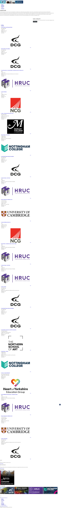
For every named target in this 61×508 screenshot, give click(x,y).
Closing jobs (2, 25)
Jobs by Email (2, 500)
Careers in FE (2, 8)
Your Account (2, 6)
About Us (2, 501)
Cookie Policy (2, 504)
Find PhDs (2, 499)
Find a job (2, 4)
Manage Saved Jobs (2, 468)
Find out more (35, 21)
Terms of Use (2, 503)
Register (2, 463)
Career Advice (2, 5)
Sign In (0, 463)
